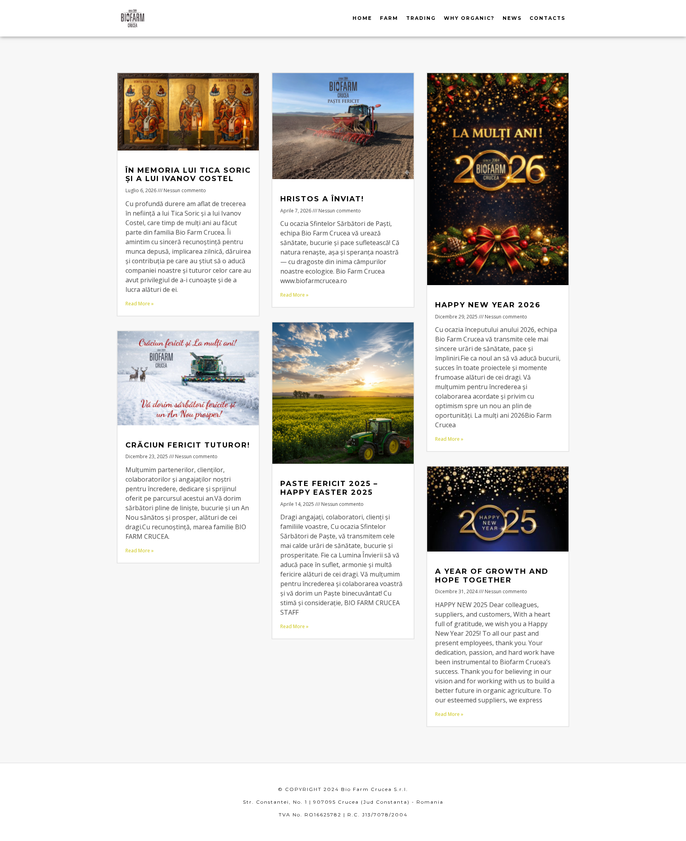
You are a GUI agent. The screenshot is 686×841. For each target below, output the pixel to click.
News (512, 18)
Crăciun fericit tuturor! (187, 445)
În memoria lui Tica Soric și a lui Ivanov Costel (188, 174)
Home (362, 18)
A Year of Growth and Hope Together (492, 575)
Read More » (139, 303)
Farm (389, 18)
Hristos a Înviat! (322, 199)
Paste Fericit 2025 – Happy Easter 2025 (329, 488)
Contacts (547, 18)
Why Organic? (469, 18)
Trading (421, 18)
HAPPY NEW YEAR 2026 (488, 305)
